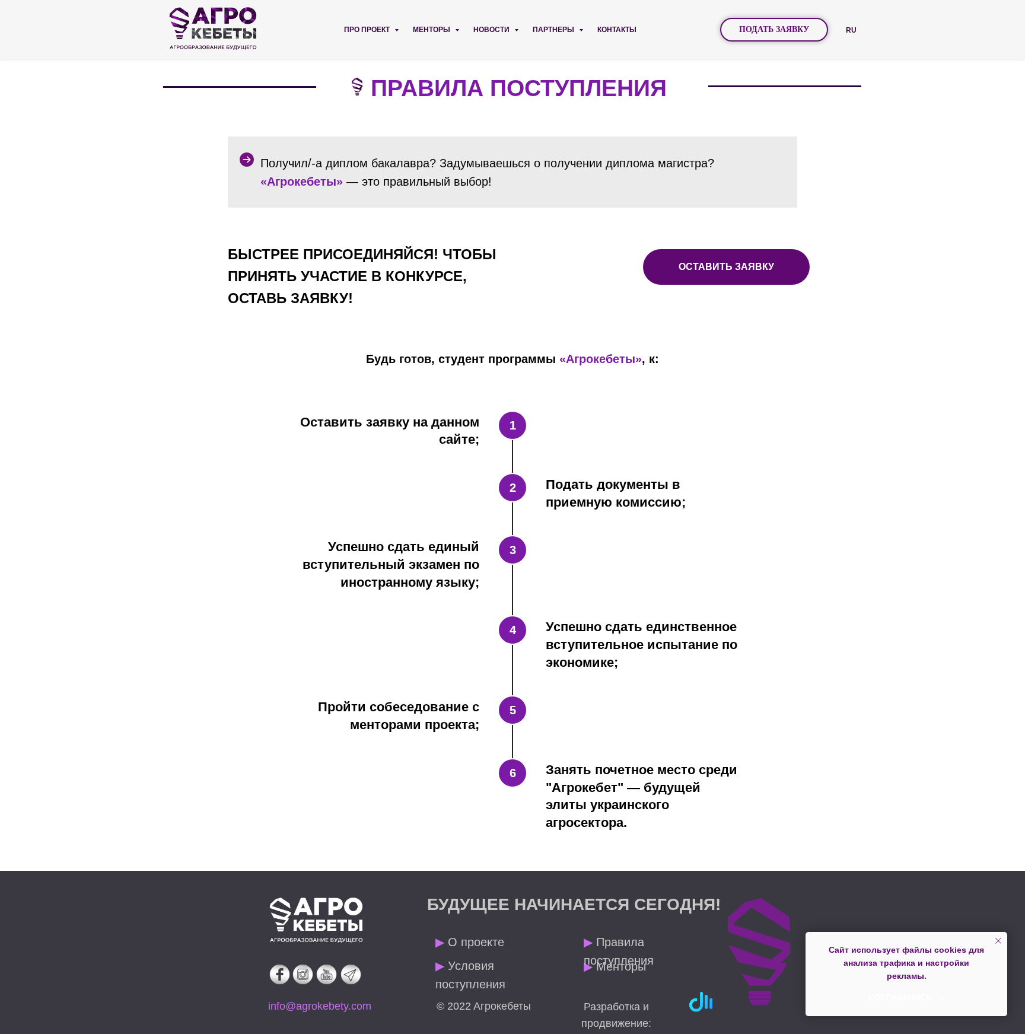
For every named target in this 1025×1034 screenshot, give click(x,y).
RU (851, 30)
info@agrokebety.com (319, 1006)
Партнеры (554, 30)
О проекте (469, 942)
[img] (316, 920)
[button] (774, 30)
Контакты (616, 30)
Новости (492, 30)
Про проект (367, 30)
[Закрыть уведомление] (998, 941)
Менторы (432, 30)
